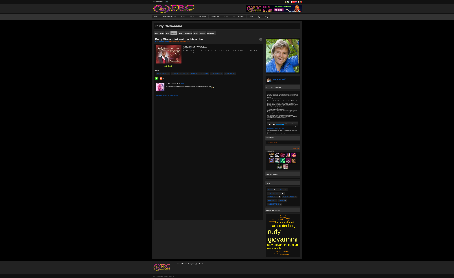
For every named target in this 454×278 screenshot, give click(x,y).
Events (167, 41)
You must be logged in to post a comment (167, 95)
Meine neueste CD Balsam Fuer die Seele (275, 128)
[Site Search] (266, 16)
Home (156, 16)
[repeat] (296, 126)
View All (296, 148)
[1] (165, 66)
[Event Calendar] (260, 39)
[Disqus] (208, 128)
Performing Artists (169, 16)
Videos (192, 16)
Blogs (226, 16)
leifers (278, 252)
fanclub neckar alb (284, 222)
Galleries (202, 16)
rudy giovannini (163, 74)
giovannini (283, 217)
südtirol (286, 252)
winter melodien (275, 219)
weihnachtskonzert (180, 74)
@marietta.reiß (194, 48)
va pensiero (290, 220)
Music (183, 16)
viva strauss (272, 221)
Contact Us (200, 263)
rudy (282, 219)
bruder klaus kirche (199, 74)
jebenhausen (216, 74)
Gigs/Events (215, 16)
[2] (166, 66)
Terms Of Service (182, 263)
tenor (288, 218)
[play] (270, 124)
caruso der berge (283, 226)
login (251, 16)
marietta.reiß (279, 79)
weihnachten (230, 74)
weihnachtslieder (284, 254)
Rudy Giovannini (159, 41)
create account (238, 16)
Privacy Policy (192, 263)
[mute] (274, 124)
